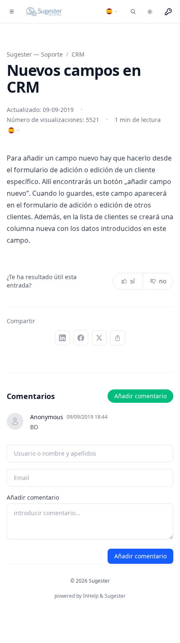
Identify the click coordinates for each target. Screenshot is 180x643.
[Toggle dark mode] (150, 12)
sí (132, 281)
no (162, 281)
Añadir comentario (140, 396)
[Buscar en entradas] (133, 12)
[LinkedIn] (62, 337)
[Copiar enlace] (117, 337)
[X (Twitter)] (99, 337)
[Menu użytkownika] (168, 12)
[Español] (112, 11)
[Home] (44, 12)
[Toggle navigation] (12, 12)
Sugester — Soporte (35, 54)
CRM (78, 54)
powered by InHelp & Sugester (90, 595)
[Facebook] (80, 337)
